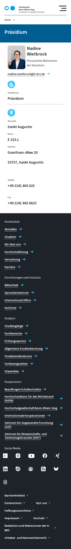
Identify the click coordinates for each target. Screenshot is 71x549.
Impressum (12, 518)
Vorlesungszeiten (16, 363)
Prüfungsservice (15, 341)
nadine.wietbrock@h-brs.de (26, 74)
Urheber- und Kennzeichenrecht (26, 538)
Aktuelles (11, 229)
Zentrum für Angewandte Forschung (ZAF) (29, 425)
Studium (10, 237)
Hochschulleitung (16, 252)
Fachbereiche (13, 333)
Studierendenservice (18, 356)
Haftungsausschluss (18, 510)
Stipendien (12, 371)
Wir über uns (13, 244)
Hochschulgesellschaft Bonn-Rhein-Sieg (31, 408)
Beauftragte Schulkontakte (23, 389)
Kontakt (39, 518)
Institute (10, 308)
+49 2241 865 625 (21, 185)
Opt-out (41, 503)
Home (8, 19)
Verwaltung (12, 259)
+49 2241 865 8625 (22, 203)
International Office (18, 300)
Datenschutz (13, 503)
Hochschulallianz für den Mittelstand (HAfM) (29, 398)
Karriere (10, 267)
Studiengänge (14, 326)
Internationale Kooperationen (25, 415)
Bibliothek (11, 285)
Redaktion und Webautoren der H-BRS (27, 528)
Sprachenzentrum (17, 292)
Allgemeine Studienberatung (24, 348)
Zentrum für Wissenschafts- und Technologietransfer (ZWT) (26, 436)
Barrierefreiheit (15, 495)
